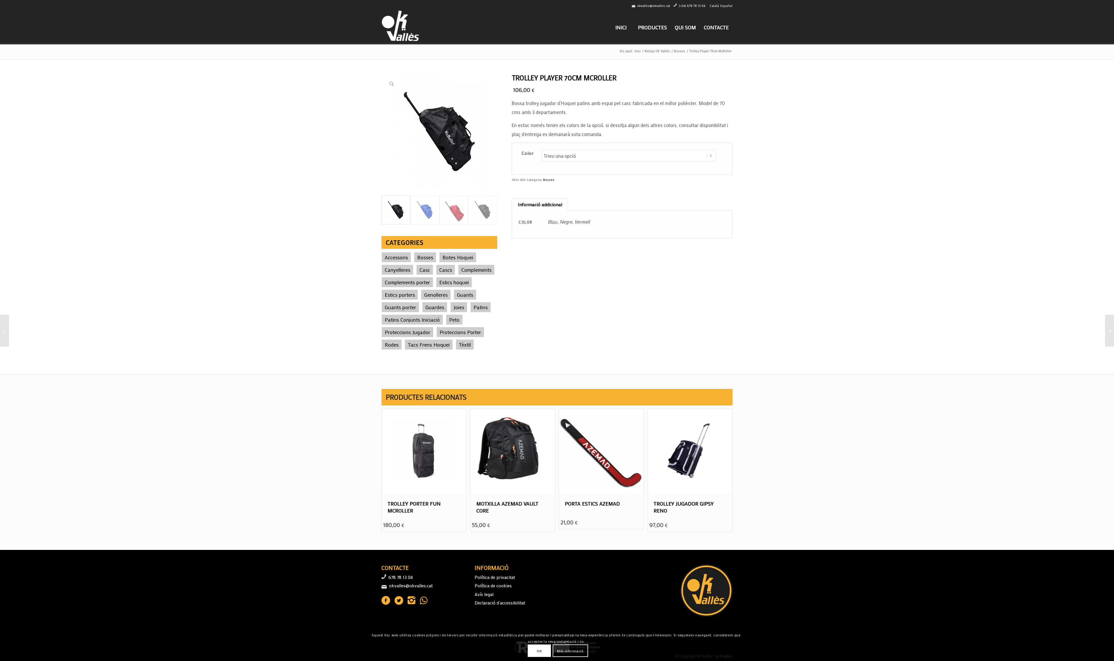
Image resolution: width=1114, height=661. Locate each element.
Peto (454, 319)
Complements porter (407, 282)
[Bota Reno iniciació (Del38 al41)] (1109, 331)
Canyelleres (397, 269)
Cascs (445, 269)
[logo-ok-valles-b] (401, 27)
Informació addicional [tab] (540, 204)
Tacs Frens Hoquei (429, 344)
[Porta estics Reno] (4, 331)
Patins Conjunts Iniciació (412, 319)
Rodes (392, 344)
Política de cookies (493, 585)
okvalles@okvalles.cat (653, 6)
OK (539, 651)
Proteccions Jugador (407, 332)
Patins (480, 307)
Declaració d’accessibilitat (500, 603)
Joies (458, 307)
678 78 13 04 (400, 577)
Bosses (425, 257)
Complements (476, 269)
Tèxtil (465, 344)
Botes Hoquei (457, 257)
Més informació (570, 651)
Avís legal (484, 594)
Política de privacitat (495, 577)
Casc (424, 269)
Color (528, 153)
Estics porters (400, 294)
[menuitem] (621, 27)
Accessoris (396, 257)
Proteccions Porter (460, 332)
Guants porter (400, 307)
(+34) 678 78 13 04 (692, 6)
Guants (465, 294)
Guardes (434, 307)
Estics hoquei (454, 282)
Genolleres (436, 294)
